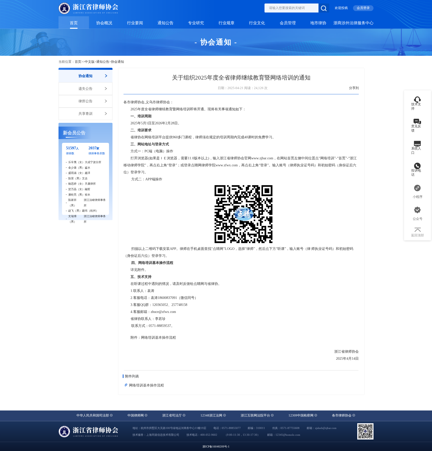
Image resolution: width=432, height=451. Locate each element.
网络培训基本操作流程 (146, 385)
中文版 (89, 62)
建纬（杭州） (90, 210)
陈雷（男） (75, 178)
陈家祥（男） (72, 202)
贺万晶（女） (76, 189)
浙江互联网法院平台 (256, 415)
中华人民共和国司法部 (93, 415)
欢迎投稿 (341, 8)
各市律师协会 (342, 415)
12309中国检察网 (301, 415)
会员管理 (288, 23)
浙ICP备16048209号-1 (216, 446)
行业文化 (257, 23)
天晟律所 (90, 183)
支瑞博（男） (72, 219)
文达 (85, 178)
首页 (74, 23)
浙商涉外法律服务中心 (354, 23)
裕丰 (87, 194)
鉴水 (87, 167)
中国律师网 (136, 415)
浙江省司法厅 (172, 415)
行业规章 (226, 23)
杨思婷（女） (76, 183)
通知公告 (166, 23)
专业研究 (196, 23)
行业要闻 (135, 23)
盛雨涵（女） (76, 172)
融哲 (87, 189)
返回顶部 (417, 235)
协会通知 (117, 62)
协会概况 (104, 23)
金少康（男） (76, 167)
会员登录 (363, 8)
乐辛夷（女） (76, 162)
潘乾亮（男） (76, 194)
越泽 (87, 172)
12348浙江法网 (211, 415)
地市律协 (318, 23)
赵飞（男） (75, 210)
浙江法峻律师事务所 (95, 202)
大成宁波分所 (93, 162)
